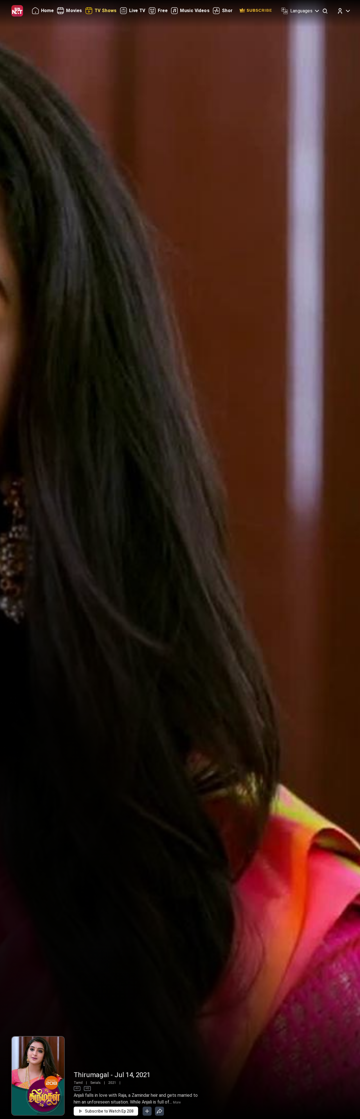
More (177, 1102)
